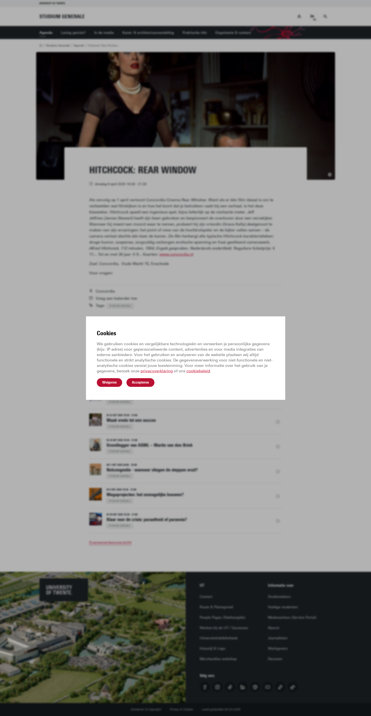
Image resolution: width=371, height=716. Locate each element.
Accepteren (140, 382)
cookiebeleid (198, 371)
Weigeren (109, 382)
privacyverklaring (157, 371)
